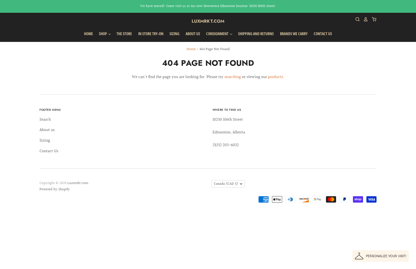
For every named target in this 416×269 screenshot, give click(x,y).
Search (45, 119)
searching (232, 77)
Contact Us (323, 33)
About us (193, 33)
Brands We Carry (294, 33)
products (275, 77)
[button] (380, 256)
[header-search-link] (356, 19)
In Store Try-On (150, 33)
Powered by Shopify (54, 189)
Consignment (217, 33)
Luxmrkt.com (208, 21)
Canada (226, 184)
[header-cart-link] (372, 19)
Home (88, 33)
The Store (124, 33)
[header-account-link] (364, 19)
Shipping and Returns (256, 33)
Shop (103, 33)
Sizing (174, 33)
